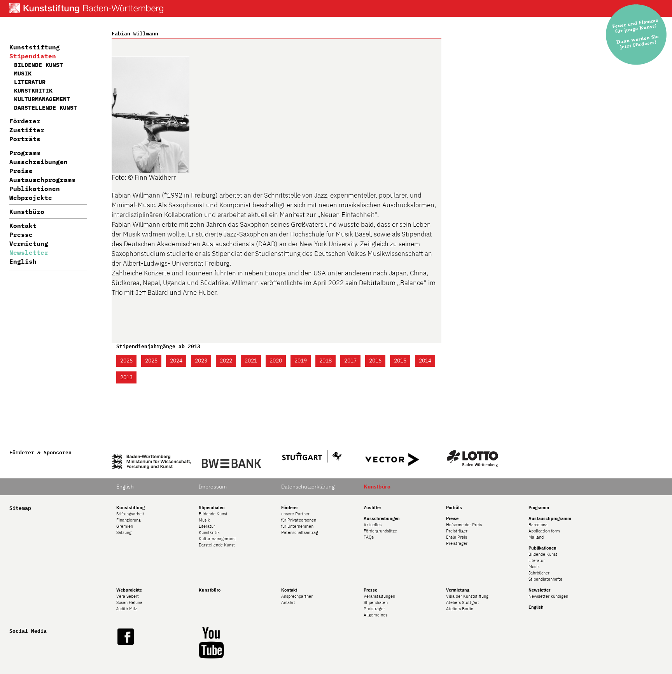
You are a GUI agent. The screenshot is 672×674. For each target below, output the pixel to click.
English (23, 261)
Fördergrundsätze (380, 531)
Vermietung (28, 243)
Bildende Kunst (38, 64)
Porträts (24, 139)
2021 (251, 360)
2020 (276, 360)
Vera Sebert (127, 596)
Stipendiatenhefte (545, 579)
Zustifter (26, 130)
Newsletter (28, 252)
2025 (151, 360)
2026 (126, 360)
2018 (325, 360)
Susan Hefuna (129, 602)
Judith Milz (126, 608)
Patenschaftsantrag (299, 532)
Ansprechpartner (297, 596)
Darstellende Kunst (45, 107)
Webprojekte (30, 197)
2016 (375, 360)
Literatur (30, 82)
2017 (350, 360)
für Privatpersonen (298, 520)
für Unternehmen (297, 526)
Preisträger (456, 531)
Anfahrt (288, 602)
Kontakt (23, 225)
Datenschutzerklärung (307, 486)
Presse (21, 234)
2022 (226, 360)
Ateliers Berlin (459, 608)
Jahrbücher (539, 573)
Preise (21, 171)
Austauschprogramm (42, 180)
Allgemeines (375, 615)
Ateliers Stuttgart (462, 602)
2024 (176, 360)
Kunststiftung (34, 47)
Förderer (24, 121)
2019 (300, 360)
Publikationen (34, 189)
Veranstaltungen (379, 596)
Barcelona (538, 524)
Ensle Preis (456, 537)
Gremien (124, 526)
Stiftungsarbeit (130, 513)
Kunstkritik (33, 90)
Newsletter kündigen (548, 596)
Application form (544, 531)
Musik (23, 73)
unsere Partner (295, 513)
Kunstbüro (26, 211)
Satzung (123, 532)
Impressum (213, 486)
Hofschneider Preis (464, 524)
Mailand (536, 537)
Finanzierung (128, 520)
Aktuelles (373, 524)
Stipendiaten (32, 56)
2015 (400, 360)
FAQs (369, 537)
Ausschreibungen (38, 162)
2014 (425, 360)
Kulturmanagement (42, 99)
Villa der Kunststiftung (467, 596)
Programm (24, 153)
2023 (201, 360)
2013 (126, 377)
